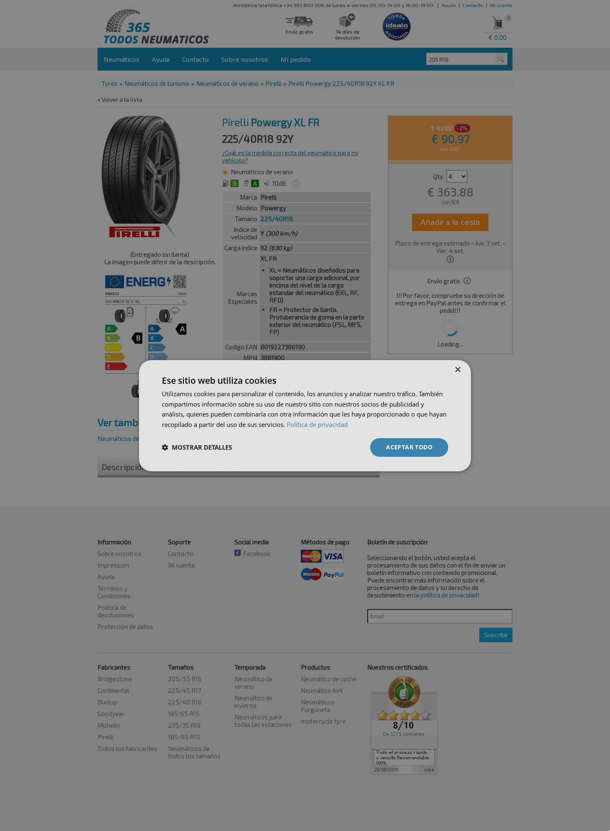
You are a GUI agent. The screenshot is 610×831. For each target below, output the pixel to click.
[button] (197, 447)
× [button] (457, 369)
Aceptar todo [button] (409, 447)
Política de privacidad (317, 424)
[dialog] (305, 415)
